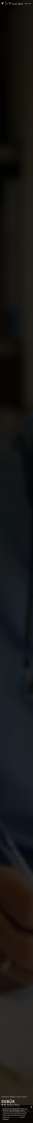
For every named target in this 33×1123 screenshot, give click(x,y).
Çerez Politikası (15, 1117)
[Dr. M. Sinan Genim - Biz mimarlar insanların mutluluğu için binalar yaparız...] (12, 3)
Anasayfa (5, 1097)
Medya (12, 1097)
